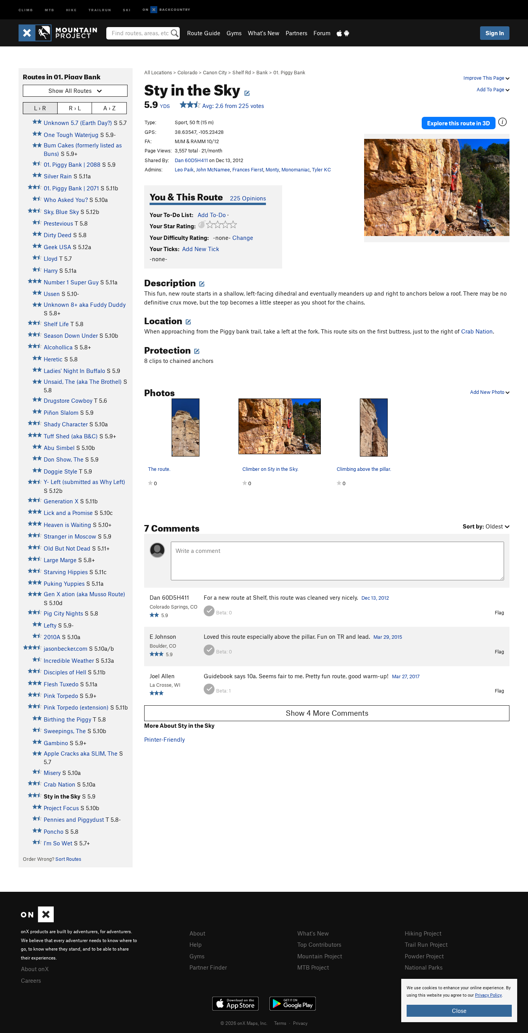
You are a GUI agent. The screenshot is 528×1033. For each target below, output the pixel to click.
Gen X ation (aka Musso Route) (84, 593)
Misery (52, 772)
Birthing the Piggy (67, 719)
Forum (321, 32)
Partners (296, 32)
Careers (31, 980)
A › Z (109, 107)
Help (195, 944)
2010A (52, 636)
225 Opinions (248, 198)
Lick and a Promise (68, 512)
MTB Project (313, 967)
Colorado (187, 72)
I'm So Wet (58, 843)
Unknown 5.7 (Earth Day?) (78, 122)
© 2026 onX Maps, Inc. (243, 1023)
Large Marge (60, 559)
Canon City (215, 72)
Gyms (234, 32)
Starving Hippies (66, 571)
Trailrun (100, 9)
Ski (127, 9)
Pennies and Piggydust (74, 819)
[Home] (62, 32)
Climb (26, 9)
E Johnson (163, 636)
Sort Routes (68, 859)
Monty (272, 169)
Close (459, 1010)
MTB (50, 9)
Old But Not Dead (67, 548)
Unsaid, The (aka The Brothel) (83, 381)
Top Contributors (319, 944)
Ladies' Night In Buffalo (74, 370)
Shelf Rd (241, 72)
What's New (263, 32)
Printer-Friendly (164, 739)
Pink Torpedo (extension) (76, 707)
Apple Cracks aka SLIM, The (81, 753)
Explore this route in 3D (458, 123)
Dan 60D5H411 (191, 160)
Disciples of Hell (65, 672)
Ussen (52, 293)
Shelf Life (56, 323)
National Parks (424, 967)
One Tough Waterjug (71, 134)
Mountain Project (319, 956)
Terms (280, 1023)
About (197, 933)
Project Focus (61, 807)
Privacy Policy (488, 995)
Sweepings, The (65, 730)
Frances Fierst (247, 169)
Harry (51, 270)
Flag (499, 612)
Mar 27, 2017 (406, 676)
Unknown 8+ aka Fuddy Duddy (85, 304)
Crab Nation (59, 784)
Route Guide (203, 32)
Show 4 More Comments (327, 712)
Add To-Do (212, 214)
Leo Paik (184, 169)
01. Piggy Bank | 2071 (71, 188)
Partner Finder (208, 967)
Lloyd (51, 258)
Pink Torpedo (61, 695)
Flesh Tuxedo (61, 684)
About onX (35, 968)
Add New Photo (488, 392)
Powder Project (424, 956)
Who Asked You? (66, 199)
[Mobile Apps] (343, 32)
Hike (71, 9)
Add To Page (491, 89)
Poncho (53, 831)
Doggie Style (60, 471)
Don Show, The (63, 459)
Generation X (61, 501)
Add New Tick (200, 248)
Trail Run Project (426, 944)
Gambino (56, 742)
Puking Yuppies (64, 583)
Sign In (494, 32)
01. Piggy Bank (289, 72)
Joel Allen (162, 675)
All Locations (158, 72)
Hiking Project (423, 933)
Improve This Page (484, 78)
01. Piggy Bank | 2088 (72, 164)
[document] (459, 1000)
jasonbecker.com (65, 648)
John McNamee (213, 169)
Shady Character (66, 424)
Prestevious (58, 223)
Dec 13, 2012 (375, 598)
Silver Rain (58, 176)
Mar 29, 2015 (387, 637)
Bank (262, 72)
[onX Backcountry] (166, 10)
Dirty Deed (58, 234)
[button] (372, 188)
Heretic (53, 359)
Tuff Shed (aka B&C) (71, 436)
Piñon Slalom (61, 412)
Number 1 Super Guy (71, 282)
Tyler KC (321, 169)
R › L (75, 107)
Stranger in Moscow (70, 536)
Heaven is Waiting (67, 524)
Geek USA (57, 246)
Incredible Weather (69, 660)
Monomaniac (295, 169)
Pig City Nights (63, 613)
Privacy (300, 1023)
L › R (40, 107)
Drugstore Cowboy (68, 400)
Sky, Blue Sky (61, 211)
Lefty (50, 625)
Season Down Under (71, 335)
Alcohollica (58, 347)
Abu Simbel (59, 447)
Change (242, 237)
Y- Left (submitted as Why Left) (84, 481)
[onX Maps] (37, 920)
